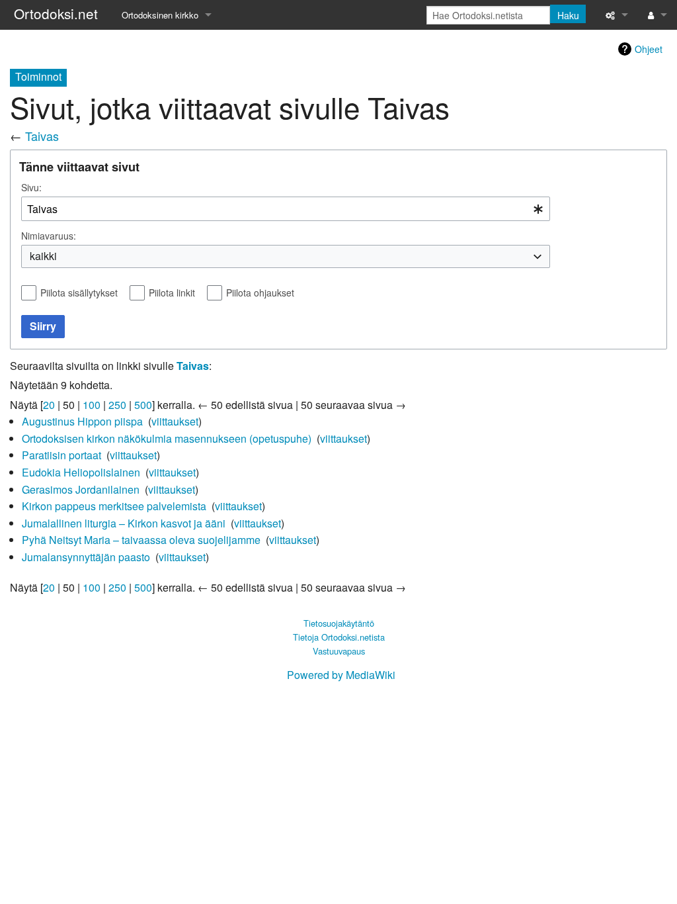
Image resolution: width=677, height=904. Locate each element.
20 (49, 404)
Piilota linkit (172, 292)
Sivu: (31, 187)
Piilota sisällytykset (79, 292)
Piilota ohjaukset (260, 292)
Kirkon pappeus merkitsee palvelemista (114, 506)
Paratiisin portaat (61, 455)
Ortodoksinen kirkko (160, 15)
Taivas (42, 135)
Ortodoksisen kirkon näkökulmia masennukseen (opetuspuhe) (166, 438)
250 (117, 404)
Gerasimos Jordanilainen (80, 489)
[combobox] (285, 209)
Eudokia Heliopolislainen (81, 472)
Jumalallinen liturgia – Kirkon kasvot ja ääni (123, 523)
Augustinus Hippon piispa (82, 421)
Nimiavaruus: (48, 235)
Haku (568, 15)
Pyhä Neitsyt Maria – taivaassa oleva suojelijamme (141, 539)
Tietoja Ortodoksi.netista (339, 637)
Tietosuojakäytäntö (338, 623)
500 (143, 404)
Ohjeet (648, 49)
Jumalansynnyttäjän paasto (86, 557)
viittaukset (174, 421)
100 (91, 404)
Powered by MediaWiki (341, 674)
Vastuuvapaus (339, 651)
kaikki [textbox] (43, 256)
